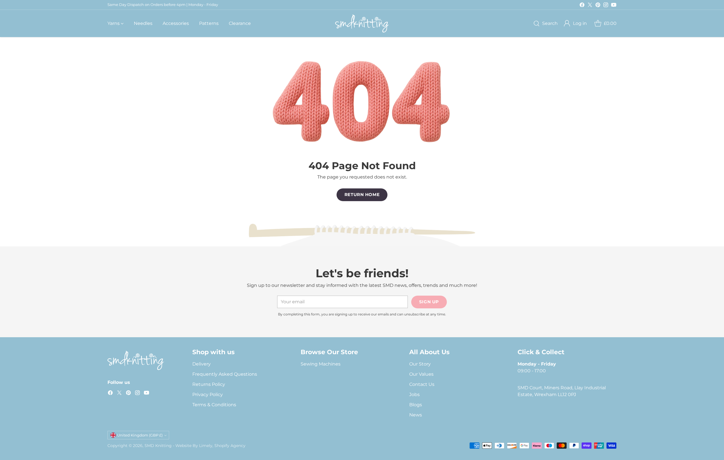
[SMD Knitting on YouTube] (614, 6)
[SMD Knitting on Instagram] (606, 6)
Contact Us (421, 384)
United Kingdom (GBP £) (140, 435)
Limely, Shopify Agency (222, 445)
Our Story (420, 364)
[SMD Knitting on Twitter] (590, 6)
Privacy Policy (207, 394)
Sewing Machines (321, 364)
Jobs (414, 394)
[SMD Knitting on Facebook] (582, 6)
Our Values (421, 374)
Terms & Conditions (214, 404)
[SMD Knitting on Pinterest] (598, 6)
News (415, 415)
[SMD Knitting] (362, 23)
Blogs (415, 404)
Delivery (201, 364)
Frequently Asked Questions (224, 374)
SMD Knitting (158, 445)
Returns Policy (208, 384)
